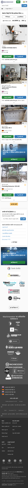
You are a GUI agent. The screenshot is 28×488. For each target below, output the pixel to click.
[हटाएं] (19, 21)
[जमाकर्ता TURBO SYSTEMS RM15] (14, 35)
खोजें (25, 5)
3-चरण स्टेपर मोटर (6, 236)
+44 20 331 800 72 (10, 387)
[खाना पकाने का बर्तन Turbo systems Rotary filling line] (14, 74)
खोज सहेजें (14, 204)
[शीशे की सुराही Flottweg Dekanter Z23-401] (14, 173)
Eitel (5, 410)
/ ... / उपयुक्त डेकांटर (7, 8)
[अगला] (25, 35)
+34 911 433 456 (9, 394)
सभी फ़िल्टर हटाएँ (7, 20)
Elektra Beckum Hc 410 (11, 401)
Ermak (20, 401)
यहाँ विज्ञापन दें (14, 307)
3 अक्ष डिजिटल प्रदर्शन (7, 233)
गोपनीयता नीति (4, 485)
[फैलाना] (14, 61)
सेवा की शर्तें (10, 485)
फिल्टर (8, 17)
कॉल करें (21, 56)
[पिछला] (2, 35)
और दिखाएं (14, 242)
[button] (26, 1)
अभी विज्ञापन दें (14, 159)
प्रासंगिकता (20, 17)
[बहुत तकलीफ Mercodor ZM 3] (14, 115)
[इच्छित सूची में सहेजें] (25, 46)
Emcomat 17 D (6, 239)
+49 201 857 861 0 (10, 389)
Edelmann (21, 410)
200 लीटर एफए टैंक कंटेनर (8, 230)
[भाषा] (24, 1)
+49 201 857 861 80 (10, 392)
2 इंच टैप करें (5, 227)
